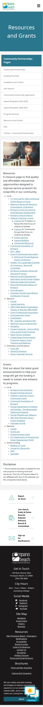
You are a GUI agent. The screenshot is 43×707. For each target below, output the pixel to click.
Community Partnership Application (19, 95)
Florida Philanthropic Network (23, 415)
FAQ (5, 127)
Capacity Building (21, 240)
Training (17, 221)
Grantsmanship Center (20, 315)
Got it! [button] (21, 699)
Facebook (23, 600)
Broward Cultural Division (21, 215)
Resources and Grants (13, 120)
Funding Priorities (11, 76)
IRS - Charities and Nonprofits (23, 321)
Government (21, 621)
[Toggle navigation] (39, 6)
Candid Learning (17, 304)
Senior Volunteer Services (21, 354)
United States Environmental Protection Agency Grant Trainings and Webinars (22, 340)
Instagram (23, 606)
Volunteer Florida (17, 423)
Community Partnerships (14, 69)
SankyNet (14, 454)
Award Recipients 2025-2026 (16, 101)
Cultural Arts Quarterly (21, 673)
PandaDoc (14, 326)
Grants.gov (15, 431)
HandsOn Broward (18, 351)
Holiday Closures (21, 655)
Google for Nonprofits (20, 448)
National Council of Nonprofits (23, 323)
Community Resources (24, 243)
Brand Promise (21, 644)
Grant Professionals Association (24, 254)
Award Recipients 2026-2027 (16, 107)
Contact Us (21, 650)
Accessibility (21, 641)
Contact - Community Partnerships (19, 133)
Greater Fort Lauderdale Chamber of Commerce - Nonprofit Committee (25, 265)
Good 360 (14, 348)
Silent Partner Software (20, 334)
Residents (21, 618)
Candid (13, 301)
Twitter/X (23, 603)
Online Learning (21, 237)
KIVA (12, 451)
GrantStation (16, 318)
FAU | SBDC (15, 251)
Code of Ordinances (21, 647)
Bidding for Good (17, 445)
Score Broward (16, 290)
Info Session (9, 88)
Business (21, 626)
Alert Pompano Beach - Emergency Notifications (21, 637)
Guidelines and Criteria (13, 82)
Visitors (21, 624)
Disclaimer (21, 652)
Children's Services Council (22, 218)
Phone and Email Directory (21, 658)
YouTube (23, 608)
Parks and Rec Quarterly (21, 668)
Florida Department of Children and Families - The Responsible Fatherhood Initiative (24, 409)
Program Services (11, 114)
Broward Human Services (21, 393)
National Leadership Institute (23, 282)
